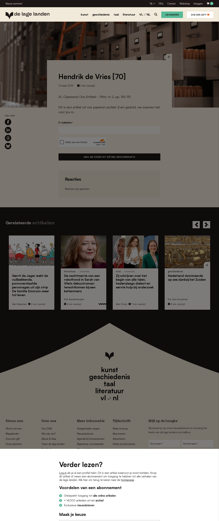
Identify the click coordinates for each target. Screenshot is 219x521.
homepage (127, 480)
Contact (171, 3)
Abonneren (172, 14)
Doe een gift (199, 14)
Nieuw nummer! (14, 3)
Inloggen (198, 3)
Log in (63, 473)
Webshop (185, 3)
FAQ (161, 3)
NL (151, 3)
